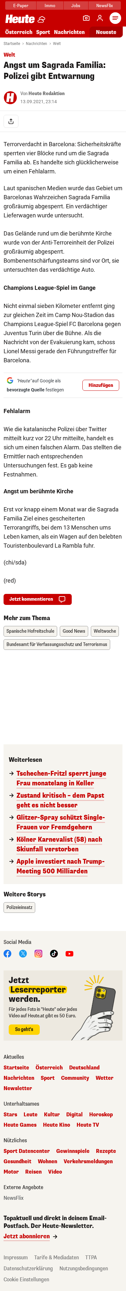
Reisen (33, 1172)
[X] (23, 953)
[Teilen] (11, 121)
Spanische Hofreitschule (30, 631)
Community (75, 1078)
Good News (74, 631)
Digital (74, 1114)
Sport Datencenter (27, 1151)
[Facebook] (7, 953)
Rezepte (106, 1151)
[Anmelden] (100, 18)
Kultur (52, 1114)
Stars (10, 1114)
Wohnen (47, 1161)
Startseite (12, 43)
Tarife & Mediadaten (56, 1257)
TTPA (91, 1257)
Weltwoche (105, 631)
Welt (57, 43)
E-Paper (20, 6)
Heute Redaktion (46, 94)
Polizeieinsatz (19, 907)
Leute (30, 1114)
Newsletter (18, 1088)
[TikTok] (54, 953)
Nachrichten (36, 43)
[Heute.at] (20, 18)
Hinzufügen (101, 385)
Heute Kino (56, 1125)
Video (55, 1172)
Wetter (104, 1078)
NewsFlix (104, 6)
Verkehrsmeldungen (88, 1161)
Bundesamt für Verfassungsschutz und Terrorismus (56, 644)
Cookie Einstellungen (26, 1279)
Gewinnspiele (72, 1151)
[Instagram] (38, 953)
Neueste (106, 32)
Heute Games (20, 1125)
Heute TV (88, 1125)
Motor (11, 1172)
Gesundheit (17, 1161)
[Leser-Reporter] (86, 18)
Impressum (16, 1257)
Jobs (75, 6)
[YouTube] (69, 953)
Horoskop (101, 1114)
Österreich (18, 32)
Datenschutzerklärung (28, 1268)
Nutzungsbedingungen (83, 1268)
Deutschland (84, 1068)
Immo (50, 6)
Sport (43, 32)
